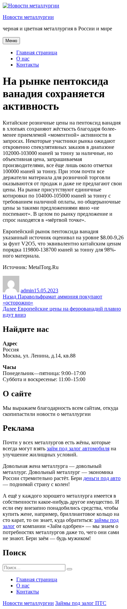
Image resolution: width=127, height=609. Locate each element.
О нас (22, 58)
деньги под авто (102, 478)
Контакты (27, 65)
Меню (11, 40)
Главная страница (36, 52)
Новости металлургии (28, 17)
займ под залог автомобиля (78, 448)
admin (27, 290)
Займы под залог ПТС (80, 603)
